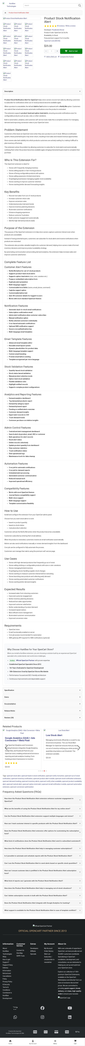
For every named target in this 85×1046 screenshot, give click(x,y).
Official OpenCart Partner (25, 660)
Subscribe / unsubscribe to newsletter (49, 959)
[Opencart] (15, 1008)
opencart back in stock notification (33, 776)
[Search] (79, 5)
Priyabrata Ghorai (58, 30)
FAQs (4, 957)
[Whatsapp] (15, 1017)
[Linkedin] (69, 1017)
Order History (48, 951)
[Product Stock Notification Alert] (22, 18)
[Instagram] (42, 1017)
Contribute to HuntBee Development (7, 995)
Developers (34, 948)
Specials (33, 954)
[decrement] (46, 51)
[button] (40, 770)
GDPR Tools (20, 956)
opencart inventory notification (22, 778)
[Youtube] (70, 1008)
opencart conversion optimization (22, 787)
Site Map (19, 953)
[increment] (57, 51)
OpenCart (18, 1031)
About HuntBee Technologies (7, 951)
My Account (48, 948)
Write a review (71, 26)
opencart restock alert (14, 784)
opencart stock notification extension (68, 778)
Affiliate (33, 951)
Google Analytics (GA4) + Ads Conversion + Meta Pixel (20, 739)
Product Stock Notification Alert (19, 13)
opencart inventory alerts (30, 781)
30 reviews (60, 26)
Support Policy (8, 965)
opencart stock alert (14, 776)
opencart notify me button (55, 776)
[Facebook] (42, 1008)
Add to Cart (73, 51)
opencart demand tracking (12, 781)
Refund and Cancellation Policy (7, 976)
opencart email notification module (54, 784)
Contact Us (20, 950)
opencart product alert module (43, 778)
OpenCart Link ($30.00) (52, 41)
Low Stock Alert (54, 735)
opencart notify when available (50, 781)
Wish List (47, 954)
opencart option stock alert (32, 784)
